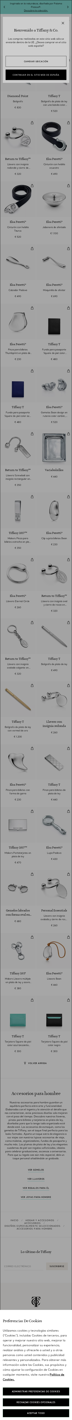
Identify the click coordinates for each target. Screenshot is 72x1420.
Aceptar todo (36, 1413)
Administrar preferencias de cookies (36, 1391)
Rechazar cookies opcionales (36, 1402)
